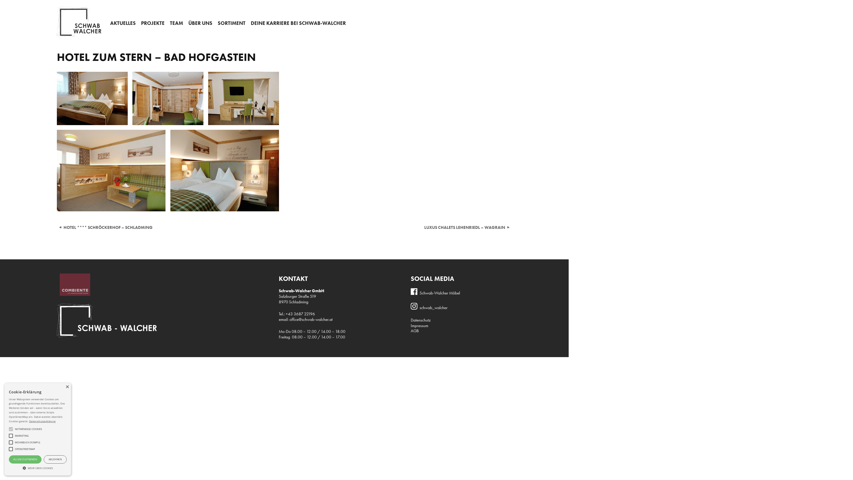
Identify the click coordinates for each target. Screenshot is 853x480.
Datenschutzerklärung (42, 421)
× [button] (67, 387)
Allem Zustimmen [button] (25, 459)
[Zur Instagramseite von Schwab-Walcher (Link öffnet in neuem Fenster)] (415, 308)
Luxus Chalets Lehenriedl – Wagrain (464, 227)
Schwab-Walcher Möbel (440, 293)
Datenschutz (421, 320)
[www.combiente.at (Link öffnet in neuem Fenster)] (73, 294)
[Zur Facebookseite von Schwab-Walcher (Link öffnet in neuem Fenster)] (415, 293)
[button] (38, 468)
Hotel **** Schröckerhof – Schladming (108, 227)
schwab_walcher (434, 307)
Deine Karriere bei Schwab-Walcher (298, 23)
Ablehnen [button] (55, 459)
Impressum (419, 325)
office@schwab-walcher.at (311, 319)
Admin (428, 3)
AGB (415, 331)
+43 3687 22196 (752, 5)
